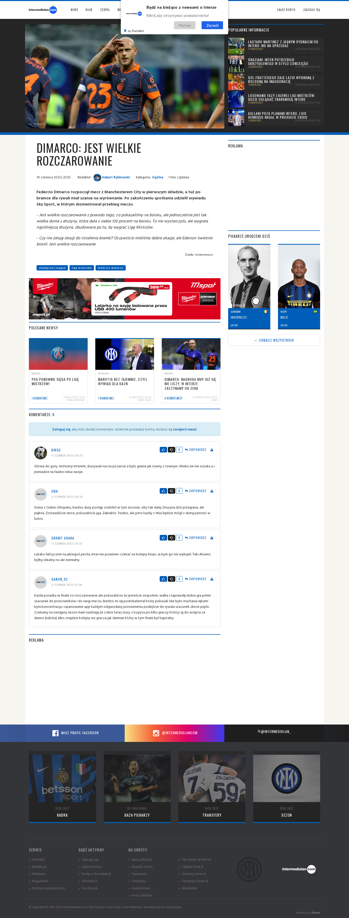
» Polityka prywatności (47, 888)
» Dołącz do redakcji (95, 873)
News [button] (74, 10)
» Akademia (187, 888)
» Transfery (137, 880)
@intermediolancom (179, 732)
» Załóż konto (90, 866)
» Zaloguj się (88, 859)
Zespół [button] (105, 10)
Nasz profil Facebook (79, 732)
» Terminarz (138, 873)
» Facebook (88, 888)
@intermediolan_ (276, 731)
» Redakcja (37, 866)
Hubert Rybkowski (115, 177)
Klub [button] (89, 10)
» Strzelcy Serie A (192, 873)
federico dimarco (110, 268)
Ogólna (157, 177)
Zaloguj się (311, 10)
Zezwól (212, 25)
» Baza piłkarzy (140, 859)
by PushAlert (136, 31)
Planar (315, 912)
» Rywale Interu (141, 866)
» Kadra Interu (139, 888)
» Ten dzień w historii (194, 859)
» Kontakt (37, 859)
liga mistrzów (82, 268)
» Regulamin (38, 880)
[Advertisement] (124, 683)
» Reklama (37, 873)
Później (185, 25)
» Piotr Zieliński (141, 895)
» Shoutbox (88, 880)
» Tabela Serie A (190, 866)
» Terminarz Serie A (193, 880)
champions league (52, 268)
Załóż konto (286, 10)
